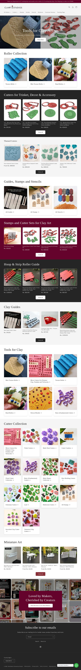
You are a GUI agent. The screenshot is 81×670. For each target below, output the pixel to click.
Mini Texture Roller (37, 84)
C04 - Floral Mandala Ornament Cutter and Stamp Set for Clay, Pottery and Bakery (48, 124)
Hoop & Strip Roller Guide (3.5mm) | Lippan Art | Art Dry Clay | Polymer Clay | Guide (31, 289)
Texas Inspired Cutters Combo (11, 163)
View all (40, 132)
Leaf (25, 505)
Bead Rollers (59, 84)
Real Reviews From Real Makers (40, 605)
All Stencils (59, 212)
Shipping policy (52, 666)
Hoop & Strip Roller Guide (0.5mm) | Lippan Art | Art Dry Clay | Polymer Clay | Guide (68, 289)
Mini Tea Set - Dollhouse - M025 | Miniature (49, 566)
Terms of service (44, 666)
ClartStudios (10, 666)
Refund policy (27, 666)
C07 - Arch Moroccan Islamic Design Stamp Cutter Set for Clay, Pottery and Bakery (31, 124)
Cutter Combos (66, 448)
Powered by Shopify (18, 666)
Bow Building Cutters (68, 478)
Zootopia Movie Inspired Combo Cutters (30, 164)
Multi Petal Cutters (49, 448)
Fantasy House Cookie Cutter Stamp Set (31, 247)
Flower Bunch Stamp (9, 246)
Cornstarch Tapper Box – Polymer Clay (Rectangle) (49, 329)
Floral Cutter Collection (10, 479)
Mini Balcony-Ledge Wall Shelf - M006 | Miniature (12, 566)
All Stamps (34, 212)
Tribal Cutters (28, 448)
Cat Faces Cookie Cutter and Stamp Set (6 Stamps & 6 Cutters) (68, 247)
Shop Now (40, 40)
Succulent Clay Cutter (12, 529)
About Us (43, 641)
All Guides (9, 212)
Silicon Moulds (35, 413)
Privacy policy (35, 666)
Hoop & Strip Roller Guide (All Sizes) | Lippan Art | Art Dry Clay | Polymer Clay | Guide (12, 289)
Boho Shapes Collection (47, 479)
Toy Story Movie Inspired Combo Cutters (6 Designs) (49, 164)
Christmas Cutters (11, 505)
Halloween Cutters (48, 505)
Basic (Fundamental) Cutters (64, 413)
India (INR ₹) (9, 661)
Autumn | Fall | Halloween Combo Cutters (68, 164)
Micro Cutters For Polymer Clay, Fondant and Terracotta (40, 381)
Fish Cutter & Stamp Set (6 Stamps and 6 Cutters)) (49, 247)
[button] (7, 12)
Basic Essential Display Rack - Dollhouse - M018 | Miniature (67, 566)
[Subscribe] (53, 637)
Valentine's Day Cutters (29, 530)
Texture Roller (10, 84)
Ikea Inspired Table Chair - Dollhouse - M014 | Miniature (30, 566)
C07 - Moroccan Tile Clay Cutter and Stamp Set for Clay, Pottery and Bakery (12, 124)
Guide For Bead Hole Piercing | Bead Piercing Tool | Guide (30, 330)
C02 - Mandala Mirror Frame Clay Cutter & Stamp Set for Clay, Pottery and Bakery (68, 124)
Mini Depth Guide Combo (10, 330)
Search (37, 641)
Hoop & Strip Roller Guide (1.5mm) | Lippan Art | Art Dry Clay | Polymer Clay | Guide (49, 289)
